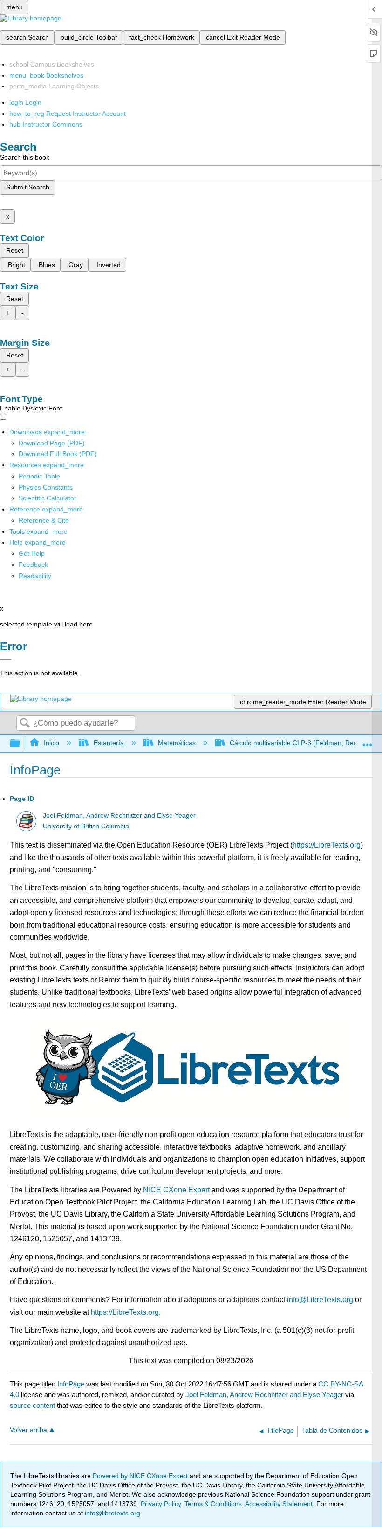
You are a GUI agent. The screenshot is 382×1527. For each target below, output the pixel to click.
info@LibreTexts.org (320, 1300)
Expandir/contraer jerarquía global (21, 743)
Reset (14, 250)
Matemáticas (177, 743)
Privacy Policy (161, 1503)
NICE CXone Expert (176, 1190)
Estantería (108, 743)
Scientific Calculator (47, 498)
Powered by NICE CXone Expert (141, 1476)
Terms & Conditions (213, 1503)
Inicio (51, 743)
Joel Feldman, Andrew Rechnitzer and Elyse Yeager (119, 815)
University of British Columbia (86, 826)
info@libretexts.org (111, 1513)
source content (32, 1405)
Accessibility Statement (279, 1503)
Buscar (24, 723)
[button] (33, 564)
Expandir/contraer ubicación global (367, 741)
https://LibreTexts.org (327, 845)
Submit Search (27, 187)
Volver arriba (28, 1429)
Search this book (24, 157)
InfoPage (70, 1384)
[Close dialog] (6, 659)
